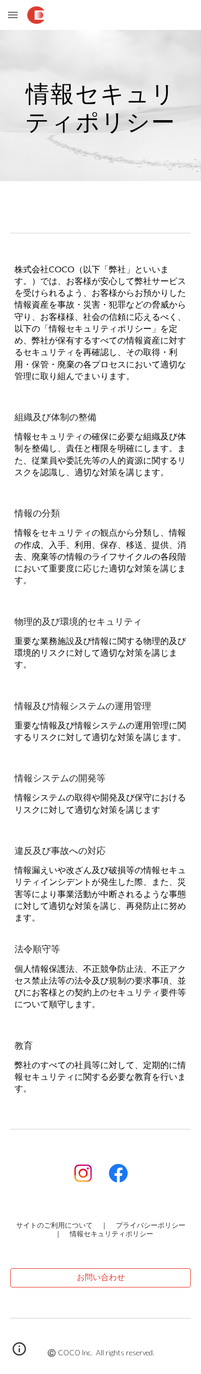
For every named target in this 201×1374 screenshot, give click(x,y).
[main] (100, 105)
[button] (13, 14)
